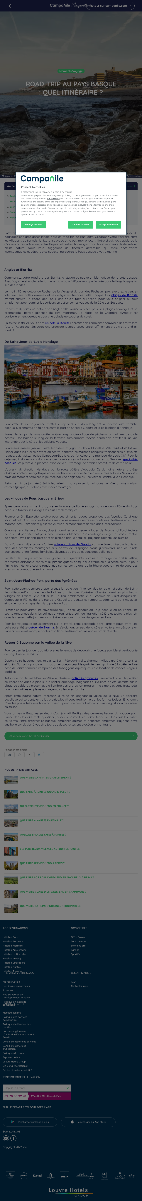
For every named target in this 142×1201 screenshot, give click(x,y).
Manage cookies (34, 224)
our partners (53, 198)
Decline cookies (80, 224)
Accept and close (108, 224)
